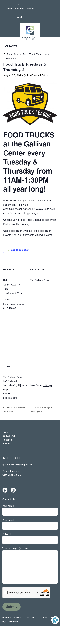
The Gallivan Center (40, 280)
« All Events (10, 45)
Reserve (29, 8)
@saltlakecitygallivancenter (19, 209)
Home (9, 8)
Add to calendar (19, 249)
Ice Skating (8, 436)
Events (19, 17)
